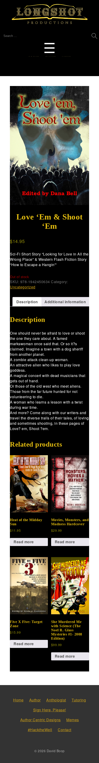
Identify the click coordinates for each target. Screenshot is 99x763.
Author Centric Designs (40, 719)
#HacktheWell (40, 729)
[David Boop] (49, 14)
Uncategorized (22, 287)
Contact (64, 729)
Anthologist (56, 700)
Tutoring (79, 700)
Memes (72, 719)
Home (18, 700)
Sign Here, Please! (49, 710)
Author (35, 700)
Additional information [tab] (65, 301)
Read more (24, 541)
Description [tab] (27, 301)
